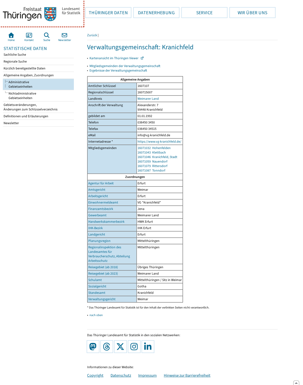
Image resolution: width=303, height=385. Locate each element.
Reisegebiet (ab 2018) (103, 267)
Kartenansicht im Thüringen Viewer (115, 58)
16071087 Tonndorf (151, 170)
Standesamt (96, 292)
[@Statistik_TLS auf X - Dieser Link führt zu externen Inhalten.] (121, 347)
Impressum (147, 375)
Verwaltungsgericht (102, 299)
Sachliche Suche (14, 54)
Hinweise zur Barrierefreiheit (187, 375)
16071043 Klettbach (152, 152)
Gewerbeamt (97, 215)
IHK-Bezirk (95, 228)
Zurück (92, 35)
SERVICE (197, 12)
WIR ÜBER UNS (248, 12)
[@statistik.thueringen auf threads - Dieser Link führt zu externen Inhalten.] (108, 347)
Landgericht (96, 234)
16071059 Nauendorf (152, 161)
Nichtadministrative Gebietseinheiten (19, 95)
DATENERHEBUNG (154, 12)
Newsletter (11, 123)
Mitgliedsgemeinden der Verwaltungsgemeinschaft (124, 66)
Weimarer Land (148, 98)
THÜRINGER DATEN (106, 12)
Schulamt (95, 280)
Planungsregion (99, 241)
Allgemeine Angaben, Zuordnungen (28, 75)
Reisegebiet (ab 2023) (103, 273)
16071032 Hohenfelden (154, 148)
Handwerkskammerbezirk (106, 221)
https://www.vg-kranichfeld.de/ (159, 141)
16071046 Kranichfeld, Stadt (157, 157)
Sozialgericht (97, 286)
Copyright (95, 375)
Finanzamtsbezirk (100, 209)
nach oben (96, 315)
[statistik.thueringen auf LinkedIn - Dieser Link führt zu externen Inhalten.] (149, 347)
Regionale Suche (15, 61)
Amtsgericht (96, 189)
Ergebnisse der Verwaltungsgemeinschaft (118, 70)
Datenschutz (121, 375)
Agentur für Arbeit (101, 183)
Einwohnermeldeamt (103, 202)
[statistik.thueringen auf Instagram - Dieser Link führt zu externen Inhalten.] (135, 347)
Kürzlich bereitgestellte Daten (24, 68)
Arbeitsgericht (98, 196)
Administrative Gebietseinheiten (20, 84)
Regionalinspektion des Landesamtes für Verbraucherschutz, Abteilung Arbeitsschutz (109, 254)
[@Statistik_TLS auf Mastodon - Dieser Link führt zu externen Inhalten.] (94, 347)
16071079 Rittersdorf (152, 166)
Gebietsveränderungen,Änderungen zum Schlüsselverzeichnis (30, 107)
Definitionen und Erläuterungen (25, 116)
